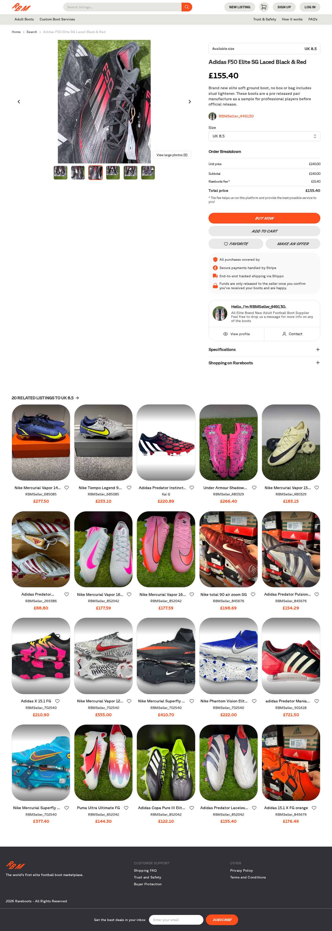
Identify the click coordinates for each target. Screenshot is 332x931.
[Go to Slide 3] (95, 172)
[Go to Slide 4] (113, 172)
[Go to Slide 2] (78, 172)
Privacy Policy (241, 870)
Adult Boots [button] (24, 19)
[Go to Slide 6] (148, 172)
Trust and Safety (147, 877)
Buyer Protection (148, 884)
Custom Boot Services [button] (57, 19)
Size (212, 127)
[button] (104, 101)
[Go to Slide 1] (60, 172)
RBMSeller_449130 (236, 116)
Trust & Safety (264, 19)
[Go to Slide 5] (130, 172)
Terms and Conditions (248, 877)
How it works (292, 19)
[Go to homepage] (54, 865)
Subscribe (222, 920)
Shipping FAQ (145, 870)
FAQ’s (312, 19)
